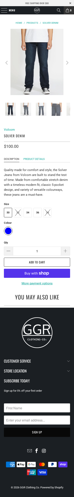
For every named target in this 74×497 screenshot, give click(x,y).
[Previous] (7, 63)
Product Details (34, 159)
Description (11, 159)
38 (47, 212)
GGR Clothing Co (29, 487)
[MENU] (2, 10)
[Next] (67, 63)
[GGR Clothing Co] (37, 10)
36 (37, 212)
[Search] (59, 10)
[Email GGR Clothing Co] (30, 451)
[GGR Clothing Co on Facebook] (37, 451)
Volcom (9, 130)
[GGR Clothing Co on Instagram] (44, 451)
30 (8, 212)
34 (27, 212)
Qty (6, 242)
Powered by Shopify (51, 487)
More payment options (37, 283)
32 (17, 212)
